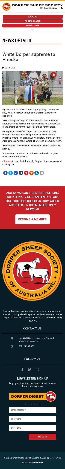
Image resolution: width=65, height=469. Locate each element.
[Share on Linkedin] (36, 173)
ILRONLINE (33, 17)
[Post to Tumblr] (21, 173)
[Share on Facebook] (5, 173)
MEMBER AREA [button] (32, 25)
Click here (7, 161)
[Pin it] (26, 173)
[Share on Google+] (16, 173)
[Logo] (32, 7)
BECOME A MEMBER (32, 219)
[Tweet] (10, 173)
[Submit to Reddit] (31, 173)
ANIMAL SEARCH (33, 21)
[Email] (42, 173)
